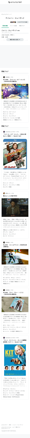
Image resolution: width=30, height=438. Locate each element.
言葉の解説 (5, 25)
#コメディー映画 (7, 187)
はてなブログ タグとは (6, 427)
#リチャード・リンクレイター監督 (11, 118)
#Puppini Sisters (20, 394)
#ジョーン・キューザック (9, 115)
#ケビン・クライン (16, 277)
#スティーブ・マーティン (9, 327)
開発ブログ (18, 427)
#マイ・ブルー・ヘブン (9, 325)
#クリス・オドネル (20, 390)
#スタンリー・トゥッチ (9, 394)
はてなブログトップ (6, 428)
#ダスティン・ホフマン (19, 230)
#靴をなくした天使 (7, 230)
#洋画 (18, 185)
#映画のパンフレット (8, 119)
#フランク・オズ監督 (8, 281)
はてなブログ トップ (7, 14)
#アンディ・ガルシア (8, 232)
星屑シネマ (8, 193)
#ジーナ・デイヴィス (8, 236)
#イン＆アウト (6, 277)
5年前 (17, 337)
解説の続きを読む (14, 39)
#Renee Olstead (7, 396)
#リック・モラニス (21, 327)
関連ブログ (22, 25)
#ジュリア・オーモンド (9, 390)
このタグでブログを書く (23, 22)
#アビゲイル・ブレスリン (9, 389)
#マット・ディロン (21, 279)
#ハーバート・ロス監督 (9, 331)
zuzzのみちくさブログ (10, 131)
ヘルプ (13, 427)
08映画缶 (8, 77)
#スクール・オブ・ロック (9, 111)
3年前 (17, 131)
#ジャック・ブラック (8, 113)
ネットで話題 (13, 25)
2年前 (12, 77)
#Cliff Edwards (16, 396)
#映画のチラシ (18, 119)
